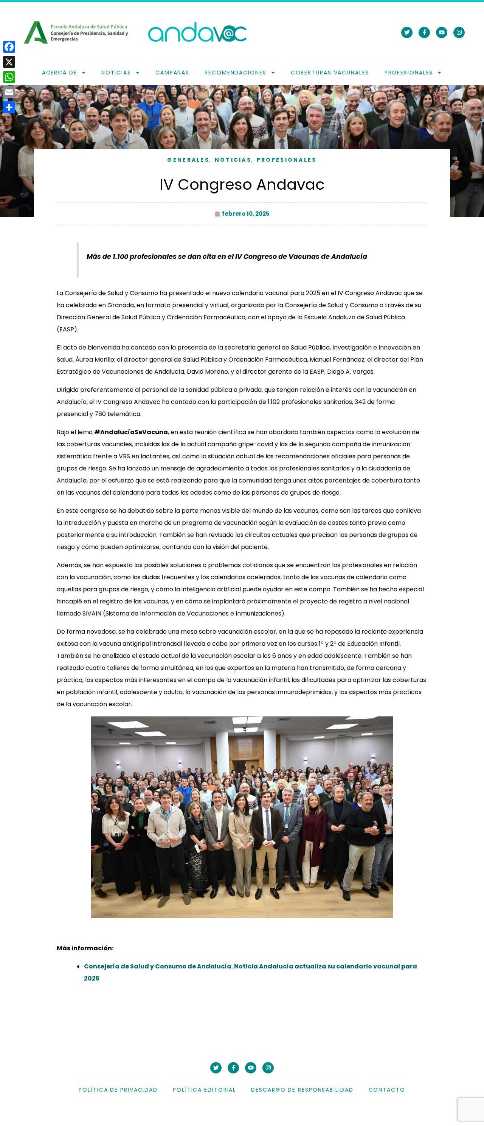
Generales (188, 160)
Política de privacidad (118, 1090)
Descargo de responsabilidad (302, 1090)
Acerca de (59, 72)
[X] (9, 62)
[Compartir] (9, 107)
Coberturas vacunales (330, 72)
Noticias (116, 72)
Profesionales (409, 72)
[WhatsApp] (9, 77)
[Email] (9, 92)
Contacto (387, 1090)
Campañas (172, 72)
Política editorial (204, 1090)
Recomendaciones (236, 72)
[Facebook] (9, 46)
